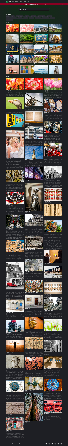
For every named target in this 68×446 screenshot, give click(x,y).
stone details (49, 16)
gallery (12, 16)
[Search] (54, 2)
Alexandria (7, 431)
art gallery (27, 16)
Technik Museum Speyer (47, 157)
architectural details (41, 16)
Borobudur (26, 272)
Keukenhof (26, 91)
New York (45, 179)
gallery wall (33, 16)
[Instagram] (58, 444)
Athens (7, 369)
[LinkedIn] (61, 444)
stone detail (31, 18)
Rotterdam (45, 414)
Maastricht (26, 212)
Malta (25, 309)
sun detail (20, 18)
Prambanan (26, 250)
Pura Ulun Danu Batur (47, 233)
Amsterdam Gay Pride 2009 (9, 159)
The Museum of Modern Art (29, 124)
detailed (25, 18)
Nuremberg (26, 181)
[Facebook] (52, 444)
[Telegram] (49, 444)
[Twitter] (55, 444)
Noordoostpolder (8, 91)
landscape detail (45, 18)
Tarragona (26, 391)
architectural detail (19, 16)
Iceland (26, 422)
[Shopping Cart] (61, 2)
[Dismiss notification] (62, 4)
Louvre (26, 371)
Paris (44, 392)
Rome (25, 293)
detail (7, 16)
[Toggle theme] (56, 1)
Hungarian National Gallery (11, 18)
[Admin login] (58, 1)
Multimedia (52, 18)
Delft (44, 113)
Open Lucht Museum (28, 107)
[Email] (46, 444)
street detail (37, 18)
